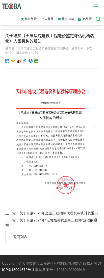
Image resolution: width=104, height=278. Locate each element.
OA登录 (86, 19)
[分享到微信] (36, 61)
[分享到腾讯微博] (25, 61)
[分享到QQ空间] (13, 61)
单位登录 (30, 19)
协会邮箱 (67, 19)
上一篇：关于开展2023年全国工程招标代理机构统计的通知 (51, 213)
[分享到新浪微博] (19, 61)
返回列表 (20, 237)
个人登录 (47, 19)
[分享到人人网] (31, 61)
